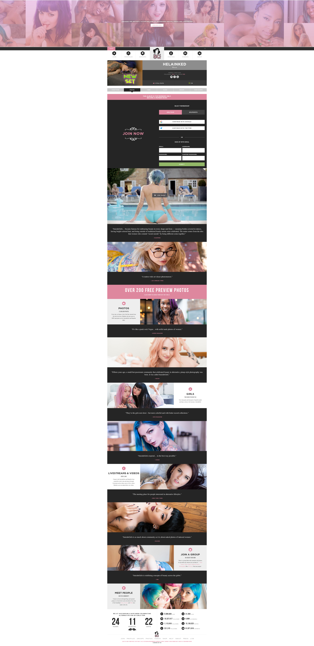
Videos (185, 57)
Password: (163, 154)
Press (185, 638)
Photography (182, 566)
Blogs (165, 89)
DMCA (127, 641)
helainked (174, 64)
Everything (115, 89)
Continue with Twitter (182, 128)
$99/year (170, 112)
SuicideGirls (157, 48)
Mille (131, 603)
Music (189, 564)
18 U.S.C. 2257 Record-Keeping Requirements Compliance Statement (152, 641)
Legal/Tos (124, 641)
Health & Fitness (195, 564)
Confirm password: (189, 154)
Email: (161, 146)
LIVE (192, 638)
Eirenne (126, 603)
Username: (186, 146)
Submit (182, 164)
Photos (171, 57)
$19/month (193, 112)
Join (114, 57)
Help (171, 638)
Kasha (122, 603)
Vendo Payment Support (187, 641)
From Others (198, 89)
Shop (199, 57)
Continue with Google (181, 121)
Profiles (128, 57)
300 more (190, 566)
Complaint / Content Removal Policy (171, 641)
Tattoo (186, 564)
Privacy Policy (131, 641)
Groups (142, 57)
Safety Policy (137, 641)
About (178, 638)
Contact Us (181, 641)
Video (149, 89)
